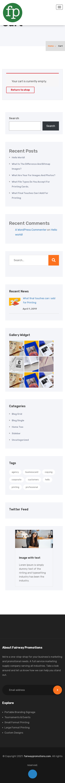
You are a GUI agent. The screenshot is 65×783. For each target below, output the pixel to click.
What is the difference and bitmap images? (31, 166)
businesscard (31, 472)
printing (15, 487)
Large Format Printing (17, 727)
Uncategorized (20, 440)
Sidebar (16, 433)
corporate (16, 479)
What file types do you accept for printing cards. (31, 184)
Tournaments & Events (17, 717)
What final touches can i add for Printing (30, 195)
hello (47, 479)
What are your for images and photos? (33, 175)
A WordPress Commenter (30, 229)
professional (32, 487)
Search (14, 118)
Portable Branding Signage (20, 712)
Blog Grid (17, 414)
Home (51, 46)
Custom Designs (14, 732)
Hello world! (18, 157)
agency (15, 472)
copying (48, 472)
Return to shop (20, 89)
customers (33, 479)
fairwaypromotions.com (37, 756)
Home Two (17, 427)
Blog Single (18, 420)
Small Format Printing (17, 722)
